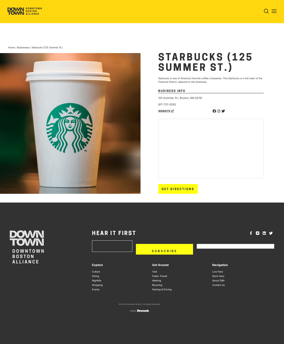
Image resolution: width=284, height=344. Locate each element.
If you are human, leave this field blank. (219, 242)
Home (11, 47)
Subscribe (164, 251)
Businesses (23, 47)
